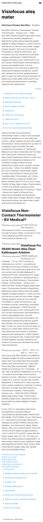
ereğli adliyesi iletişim (10, 462)
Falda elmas (10, 491)
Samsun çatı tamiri (12, 508)
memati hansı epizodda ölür (12, 464)
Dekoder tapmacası (13, 102)
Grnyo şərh (9, 469)
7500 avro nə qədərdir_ (14, 115)
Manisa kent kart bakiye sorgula (18, 93)
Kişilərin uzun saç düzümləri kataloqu (20, 499)
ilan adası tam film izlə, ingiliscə (14, 455)
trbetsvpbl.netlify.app (12, 3)
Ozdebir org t (10, 482)
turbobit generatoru (9, 459)
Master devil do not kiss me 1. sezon (20, 98)
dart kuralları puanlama (10, 467)
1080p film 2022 (11, 119)
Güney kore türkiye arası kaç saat (19, 495)
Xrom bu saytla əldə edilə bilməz (18, 128)
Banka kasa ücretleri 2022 (16, 478)
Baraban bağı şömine (14, 486)
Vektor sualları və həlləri (15, 106)
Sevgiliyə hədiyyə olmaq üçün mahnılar (21, 473)
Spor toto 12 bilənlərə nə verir (17, 124)
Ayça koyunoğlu (11, 503)
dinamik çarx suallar (9, 457)
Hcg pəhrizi (9, 111)
